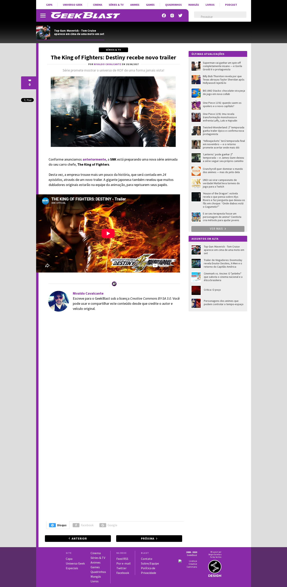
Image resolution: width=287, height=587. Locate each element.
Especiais (72, 568)
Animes (134, 4)
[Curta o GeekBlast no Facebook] (164, 15)
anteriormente (94, 159)
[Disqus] (113, 368)
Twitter (121, 568)
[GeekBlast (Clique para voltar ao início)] (85, 15)
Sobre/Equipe (150, 563)
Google (112, 525)
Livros (210, 4)
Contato (146, 559)
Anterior (79, 538)
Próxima (147, 538)
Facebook (87, 525)
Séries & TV (116, 4)
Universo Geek (72, 4)
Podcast (231, 4)
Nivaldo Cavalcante (88, 293)
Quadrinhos (173, 4)
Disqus (62, 525)
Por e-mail (123, 563)
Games (150, 4)
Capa (49, 4)
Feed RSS (122, 559)
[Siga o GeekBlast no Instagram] (172, 15)
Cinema (97, 4)
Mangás (193, 4)
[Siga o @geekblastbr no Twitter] (180, 15)
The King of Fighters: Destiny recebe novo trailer (113, 57)
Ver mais (217, 229)
